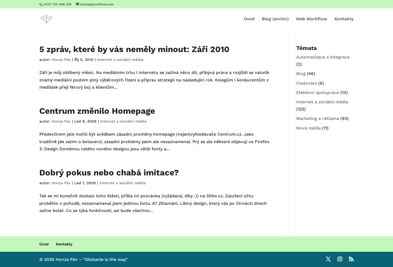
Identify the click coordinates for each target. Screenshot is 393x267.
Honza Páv (61, 59)
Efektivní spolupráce (317, 92)
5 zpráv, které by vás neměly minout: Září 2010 (134, 49)
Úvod (249, 19)
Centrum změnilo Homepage (97, 111)
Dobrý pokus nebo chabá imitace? (109, 173)
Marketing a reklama (317, 118)
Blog (301, 73)
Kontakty (344, 19)
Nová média (308, 128)
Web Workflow (311, 19)
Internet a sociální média (120, 59)
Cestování (306, 83)
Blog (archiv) (275, 19)
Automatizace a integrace (323, 57)
